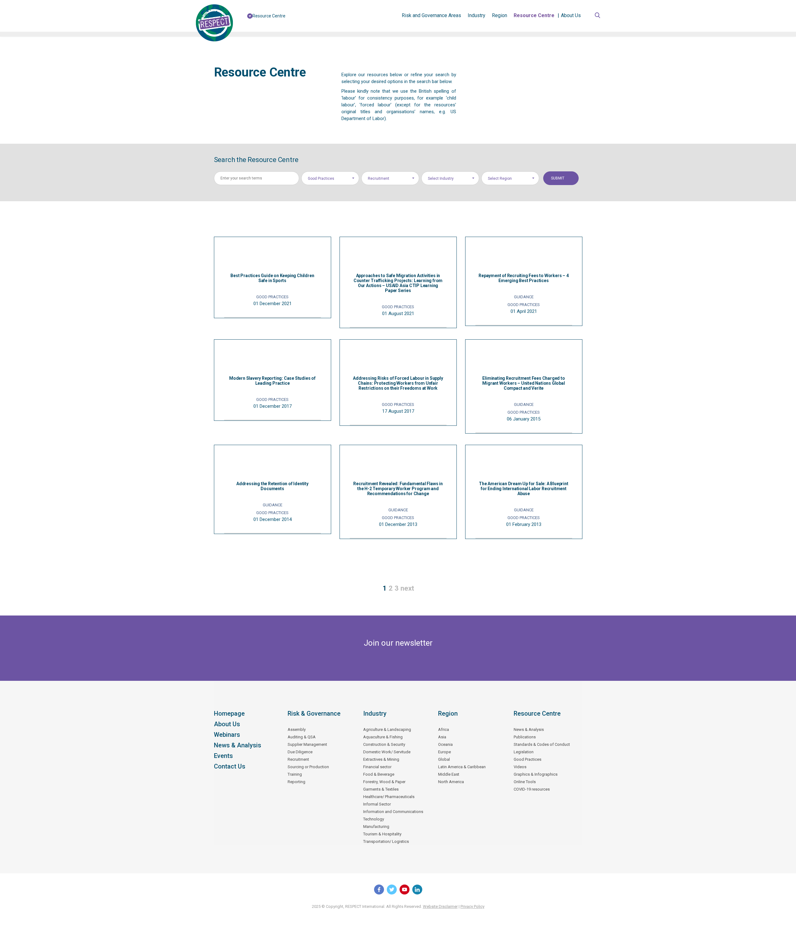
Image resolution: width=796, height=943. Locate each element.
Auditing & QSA (302, 737)
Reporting (296, 781)
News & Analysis (237, 745)
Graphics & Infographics (536, 774)
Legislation (524, 752)
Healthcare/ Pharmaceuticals (388, 796)
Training (295, 774)
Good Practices (527, 759)
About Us (571, 15)
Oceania (445, 744)
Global (444, 759)
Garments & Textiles (381, 789)
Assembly (297, 729)
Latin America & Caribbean (462, 766)
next (407, 588)
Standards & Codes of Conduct (542, 744)
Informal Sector (377, 804)
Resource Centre (534, 15)
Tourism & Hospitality (382, 834)
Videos (520, 766)
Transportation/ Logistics (386, 841)
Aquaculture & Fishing (383, 737)
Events (223, 756)
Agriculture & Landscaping (387, 729)
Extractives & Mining (381, 759)
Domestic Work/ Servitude (386, 752)
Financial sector (377, 766)
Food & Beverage (378, 774)
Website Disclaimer (440, 906)
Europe (444, 752)
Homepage (229, 713)
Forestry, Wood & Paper (384, 781)
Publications (525, 737)
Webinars (227, 734)
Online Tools (525, 781)
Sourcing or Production (308, 766)
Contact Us (229, 766)
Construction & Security (384, 744)
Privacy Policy (472, 906)
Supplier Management (307, 744)
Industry (476, 15)
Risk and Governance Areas (431, 15)
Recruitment (298, 759)
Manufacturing (376, 826)
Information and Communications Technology (393, 815)
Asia (442, 737)
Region (499, 15)
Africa (443, 729)
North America (451, 781)
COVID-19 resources (532, 789)
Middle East (448, 774)
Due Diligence (300, 752)
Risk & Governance (314, 713)
